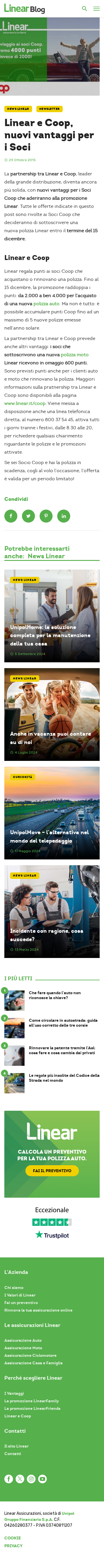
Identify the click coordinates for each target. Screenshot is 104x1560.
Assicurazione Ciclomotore (30, 1355)
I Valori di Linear (20, 1295)
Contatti (12, 1453)
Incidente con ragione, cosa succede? (46, 935)
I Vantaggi (14, 1393)
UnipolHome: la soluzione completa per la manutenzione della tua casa (50, 635)
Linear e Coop (17, 1416)
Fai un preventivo (21, 1302)
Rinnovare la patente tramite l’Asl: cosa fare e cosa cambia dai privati (62, 1050)
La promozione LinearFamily (31, 1400)
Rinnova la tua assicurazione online (38, 1310)
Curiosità (22, 777)
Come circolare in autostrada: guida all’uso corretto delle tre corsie (63, 1023)
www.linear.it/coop (25, 403)
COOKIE (12, 1538)
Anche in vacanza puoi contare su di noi (50, 738)
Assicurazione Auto (23, 1340)
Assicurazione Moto (23, 1347)
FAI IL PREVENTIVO (52, 1170)
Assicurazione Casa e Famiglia (33, 1363)
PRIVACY (13, 1545)
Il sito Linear (16, 1446)
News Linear (18, 109)
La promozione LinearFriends (32, 1408)
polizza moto (75, 355)
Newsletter (49, 109)
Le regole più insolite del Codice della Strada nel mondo (64, 1078)
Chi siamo (13, 1287)
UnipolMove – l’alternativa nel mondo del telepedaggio (49, 836)
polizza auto (46, 304)
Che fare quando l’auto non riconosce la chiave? (55, 995)
